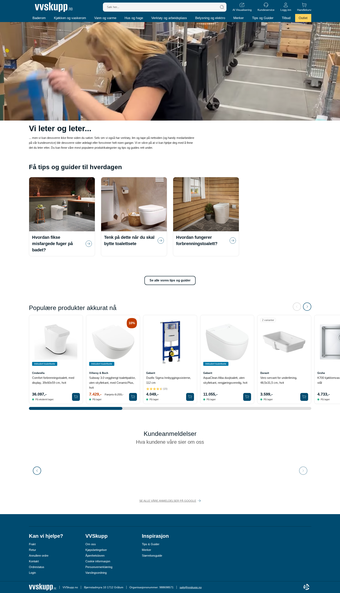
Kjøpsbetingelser (96, 549)
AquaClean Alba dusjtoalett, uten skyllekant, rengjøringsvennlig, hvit (225, 380)
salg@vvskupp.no (191, 587)
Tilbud (286, 18)
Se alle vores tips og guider (170, 280)
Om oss (90, 544)
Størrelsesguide (152, 555)
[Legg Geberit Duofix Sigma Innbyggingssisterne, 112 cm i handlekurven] (190, 397)
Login (32, 572)
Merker (238, 18)
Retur (32, 549)
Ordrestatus (36, 567)
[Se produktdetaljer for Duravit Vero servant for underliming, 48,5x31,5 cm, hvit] (284, 342)
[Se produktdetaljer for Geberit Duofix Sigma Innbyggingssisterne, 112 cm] (170, 342)
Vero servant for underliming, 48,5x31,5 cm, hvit (278, 380)
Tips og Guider (262, 18)
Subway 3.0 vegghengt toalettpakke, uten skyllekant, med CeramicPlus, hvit (112, 382)
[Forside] (53, 7)
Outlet (303, 18)
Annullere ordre (38, 555)
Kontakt (34, 561)
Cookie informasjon (97, 561)
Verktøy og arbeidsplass (169, 18)
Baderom (39, 18)
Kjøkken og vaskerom (70, 18)
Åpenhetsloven (94, 555)
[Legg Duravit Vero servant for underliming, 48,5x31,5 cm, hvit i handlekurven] (304, 397)
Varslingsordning (96, 572)
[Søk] (222, 7)
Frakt (32, 544)
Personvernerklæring (98, 567)
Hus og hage (134, 18)
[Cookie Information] (306, 587)
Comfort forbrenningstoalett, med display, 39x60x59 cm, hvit (53, 380)
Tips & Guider (150, 544)
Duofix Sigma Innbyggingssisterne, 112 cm (168, 380)
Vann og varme (105, 18)
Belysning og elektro (210, 18)
